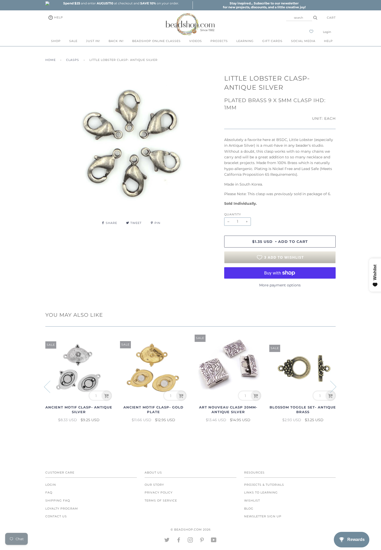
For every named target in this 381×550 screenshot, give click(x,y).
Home (50, 60)
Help (58, 17)
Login (327, 32)
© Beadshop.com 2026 (191, 529)
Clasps (72, 60)
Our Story (154, 484)
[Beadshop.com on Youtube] (214, 541)
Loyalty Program (61, 508)
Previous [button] (50, 386)
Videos (195, 41)
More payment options (280, 285)
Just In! (93, 41)
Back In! (116, 41)
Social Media (303, 41)
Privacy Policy (159, 492)
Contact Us (56, 516)
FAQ (48, 492)
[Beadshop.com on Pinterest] (202, 541)
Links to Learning (261, 492)
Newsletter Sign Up (262, 516)
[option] (121, 3)
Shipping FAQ (57, 500)
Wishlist (252, 500)
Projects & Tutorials (264, 484)
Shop (56, 41)
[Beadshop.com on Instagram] (190, 541)
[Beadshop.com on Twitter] (167, 541)
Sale (73, 41)
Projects (219, 41)
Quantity (232, 214)
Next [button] (330, 386)
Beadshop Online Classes (156, 41)
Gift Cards (272, 41)
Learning (245, 41)
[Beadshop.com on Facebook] (178, 541)
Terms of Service (161, 500)
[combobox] (299, 17)
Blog (248, 508)
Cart (331, 17)
